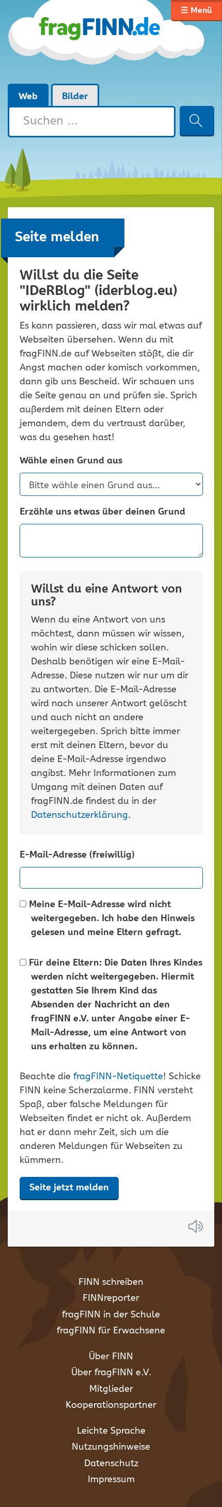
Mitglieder (111, 1389)
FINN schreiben (111, 1282)
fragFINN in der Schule (111, 1315)
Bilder (75, 96)
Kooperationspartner (111, 1405)
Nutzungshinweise (111, 1447)
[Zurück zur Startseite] (107, 41)
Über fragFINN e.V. (111, 1372)
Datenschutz (111, 1463)
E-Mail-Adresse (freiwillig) (77, 855)
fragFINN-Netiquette (118, 1076)
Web (28, 96)
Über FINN (111, 1356)
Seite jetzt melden (69, 1187)
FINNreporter (111, 1298)
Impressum (111, 1479)
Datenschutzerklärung (79, 815)
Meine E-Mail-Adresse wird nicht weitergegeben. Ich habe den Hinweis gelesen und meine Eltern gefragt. (110, 919)
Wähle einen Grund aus (71, 461)
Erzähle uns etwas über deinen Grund (102, 512)
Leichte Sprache (111, 1431)
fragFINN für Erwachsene (111, 1331)
